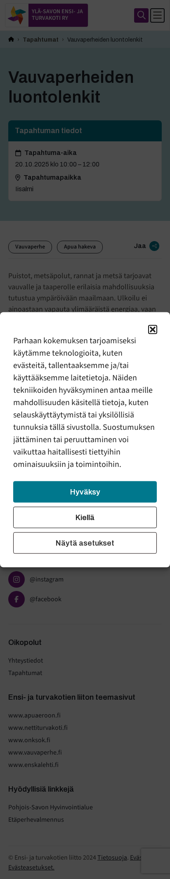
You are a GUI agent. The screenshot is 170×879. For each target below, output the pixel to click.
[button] (153, 329)
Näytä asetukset (85, 543)
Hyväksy (85, 492)
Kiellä (85, 517)
